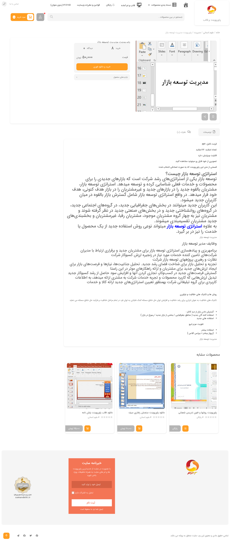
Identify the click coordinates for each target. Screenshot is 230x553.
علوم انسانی (208, 32)
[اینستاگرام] (24, 536)
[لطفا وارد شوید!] (40, 17)
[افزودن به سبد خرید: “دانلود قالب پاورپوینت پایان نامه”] (87, 428)
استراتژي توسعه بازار (184, 226)
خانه (218, 32)
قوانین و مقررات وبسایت (88, 5)
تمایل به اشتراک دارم (84, 492)
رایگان (199, 417)
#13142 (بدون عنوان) (61, 5)
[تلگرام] (18, 536)
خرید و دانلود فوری (101, 66)
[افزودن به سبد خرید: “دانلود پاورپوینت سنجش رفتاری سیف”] (139, 428)
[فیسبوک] (37, 536)
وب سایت (196, 535)
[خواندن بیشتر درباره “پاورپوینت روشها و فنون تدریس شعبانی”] (185, 428)
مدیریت (197, 32)
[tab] (209, 132)
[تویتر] (31, 536)
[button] (176, 76)
